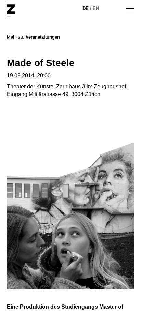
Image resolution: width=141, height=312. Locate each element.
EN (96, 8)
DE (85, 8)
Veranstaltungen (43, 37)
